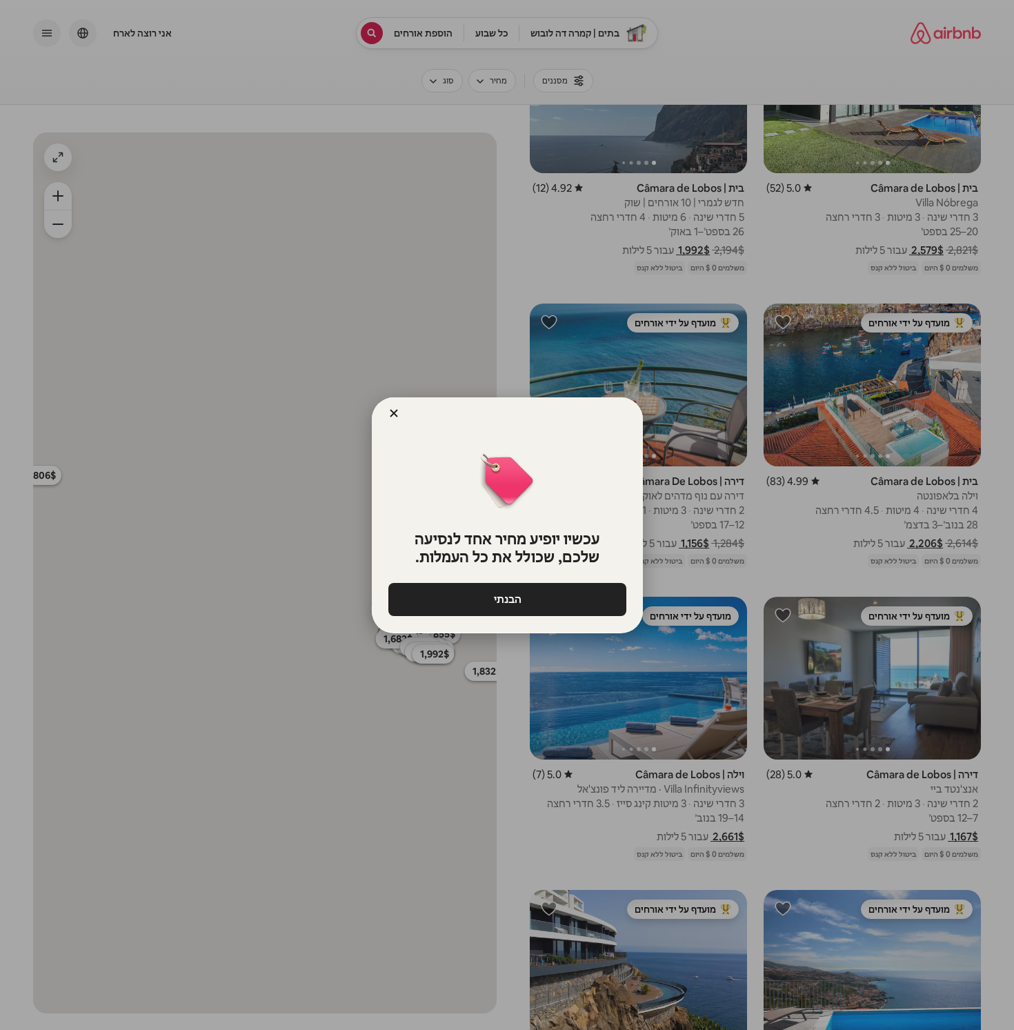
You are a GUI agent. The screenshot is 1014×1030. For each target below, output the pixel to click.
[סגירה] (393, 413)
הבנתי (507, 599)
